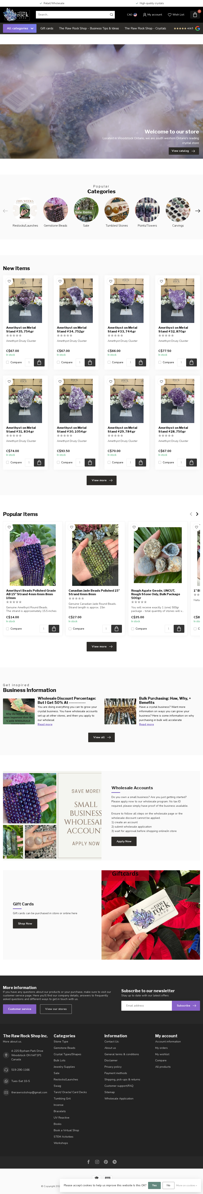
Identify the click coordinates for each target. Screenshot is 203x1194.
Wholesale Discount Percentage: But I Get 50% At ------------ (67, 700)
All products (163, 1067)
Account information (168, 1041)
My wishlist (162, 1054)
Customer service (19, 1009)
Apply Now (124, 841)
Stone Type (61, 1041)
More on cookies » (186, 1185)
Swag (57, 1086)
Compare (16, 362)
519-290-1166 (20, 1070)
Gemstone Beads (64, 1048)
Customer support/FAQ (118, 1086)
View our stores (56, 1009)
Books (57, 1124)
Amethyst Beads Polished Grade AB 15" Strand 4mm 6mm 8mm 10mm (31, 594)
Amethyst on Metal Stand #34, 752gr (71, 329)
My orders (161, 1048)
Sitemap (109, 1092)
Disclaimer (111, 1060)
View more (99, 480)
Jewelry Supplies (64, 1067)
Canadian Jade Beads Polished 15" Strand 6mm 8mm (94, 592)
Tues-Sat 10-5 (20, 1081)
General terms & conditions (121, 1054)
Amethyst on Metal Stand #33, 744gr (122, 329)
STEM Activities (63, 1137)
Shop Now (25, 923)
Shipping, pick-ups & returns (122, 1079)
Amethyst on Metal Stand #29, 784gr (122, 429)
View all (99, 737)
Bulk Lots (59, 1060)
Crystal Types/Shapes (67, 1054)
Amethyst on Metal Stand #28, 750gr (173, 429)
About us (110, 1048)
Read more (45, 724)
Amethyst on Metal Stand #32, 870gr (173, 329)
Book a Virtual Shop (66, 1130)
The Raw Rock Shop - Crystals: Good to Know (156, 28)
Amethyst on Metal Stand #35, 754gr (21, 329)
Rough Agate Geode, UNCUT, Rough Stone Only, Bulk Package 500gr (155, 594)
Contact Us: (111, 1041)
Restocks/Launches (66, 1079)
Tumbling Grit (62, 1098)
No (168, 1185)
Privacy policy (113, 1067)
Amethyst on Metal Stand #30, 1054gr (72, 429)
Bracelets (60, 1111)
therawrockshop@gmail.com (29, 1092)
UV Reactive (61, 1118)
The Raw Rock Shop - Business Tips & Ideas (89, 28)
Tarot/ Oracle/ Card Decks (70, 1092)
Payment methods (115, 1073)
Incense (58, 1105)
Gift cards (46, 28)
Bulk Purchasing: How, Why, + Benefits (165, 700)
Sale (56, 1073)
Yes (154, 1185)
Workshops (61, 1143)
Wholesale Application (118, 1098)
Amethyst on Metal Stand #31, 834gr (21, 429)
